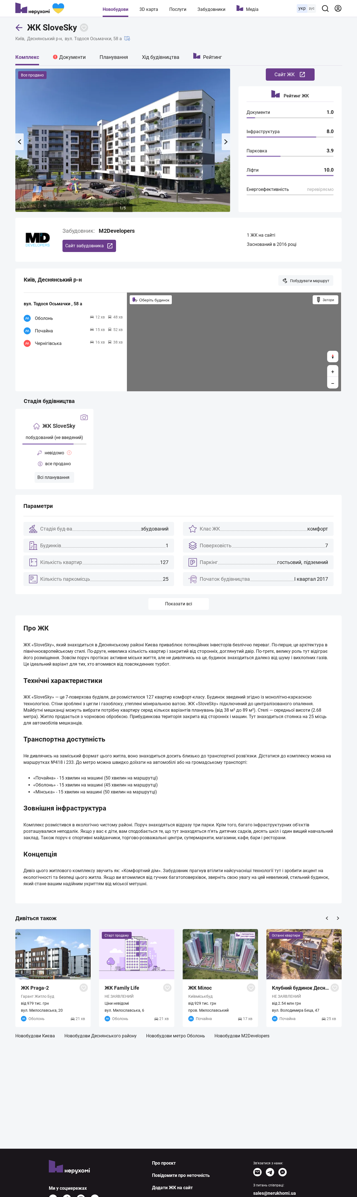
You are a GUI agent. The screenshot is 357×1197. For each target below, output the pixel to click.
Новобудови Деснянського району (100, 1035)
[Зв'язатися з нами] (257, 1172)
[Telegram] (270, 1172)
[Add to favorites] (84, 27)
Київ (19, 38)
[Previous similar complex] (327, 918)
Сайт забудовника (84, 245)
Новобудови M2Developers (241, 1035)
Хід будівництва (160, 57)
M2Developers (117, 230)
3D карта (148, 9)
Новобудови (115, 9)
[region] (234, 341)
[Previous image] (19, 141)
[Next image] (226, 141)
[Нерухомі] (39, 8)
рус (311, 8)
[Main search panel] (325, 8)
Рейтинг (212, 57)
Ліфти (253, 170)
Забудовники (211, 9)
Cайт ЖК (284, 74)
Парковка (257, 150)
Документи (72, 57)
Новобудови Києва (35, 1035)
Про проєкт (164, 1163)
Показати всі (178, 603)
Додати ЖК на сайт (172, 1187)
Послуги (177, 9)
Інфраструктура (263, 131)
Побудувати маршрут (309, 281)
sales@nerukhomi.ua (274, 1193)
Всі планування (53, 477)
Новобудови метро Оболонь (175, 1035)
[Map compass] (332, 356)
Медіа (252, 9)
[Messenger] (282, 1172)
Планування (114, 57)
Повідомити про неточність (181, 1175)
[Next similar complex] (338, 918)
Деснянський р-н (44, 38)
